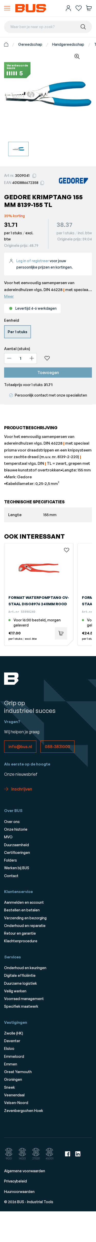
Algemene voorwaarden (24, 1171)
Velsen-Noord (16, 1102)
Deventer (12, 1041)
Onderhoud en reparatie (25, 925)
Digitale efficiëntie (20, 975)
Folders (10, 860)
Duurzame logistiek (20, 983)
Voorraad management (24, 998)
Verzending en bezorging (25, 918)
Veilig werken (15, 991)
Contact (11, 876)
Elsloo (9, 1048)
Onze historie (15, 829)
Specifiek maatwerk (21, 1006)
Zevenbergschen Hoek (23, 1110)
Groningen (13, 1079)
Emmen (10, 1064)
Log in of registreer (32, 261)
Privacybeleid (15, 1181)
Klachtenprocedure (20, 941)
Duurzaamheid (16, 845)
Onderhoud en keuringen (25, 968)
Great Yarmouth (18, 1072)
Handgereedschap (68, 44)
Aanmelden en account (24, 902)
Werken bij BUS (16, 868)
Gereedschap (30, 44)
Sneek (9, 1087)
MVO (8, 837)
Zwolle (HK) (13, 1033)
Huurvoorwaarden (19, 1191)
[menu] (7, 8)
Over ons (12, 821)
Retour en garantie (20, 933)
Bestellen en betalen (22, 910)
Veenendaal (14, 1095)
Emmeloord (14, 1056)
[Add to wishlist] (66, 358)
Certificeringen (17, 852)
